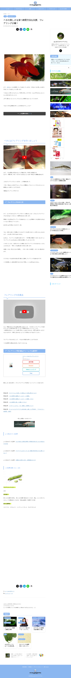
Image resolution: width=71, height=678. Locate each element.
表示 (30, 113)
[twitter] (17, 29)
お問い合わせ (46, 666)
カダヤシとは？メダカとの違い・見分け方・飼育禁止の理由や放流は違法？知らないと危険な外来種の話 (60, 204)
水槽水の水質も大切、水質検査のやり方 (26, 460)
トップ (7, 8)
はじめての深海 (63, 8)
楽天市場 (31, 362)
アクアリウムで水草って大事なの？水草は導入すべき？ (23, 393)
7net (31, 373)
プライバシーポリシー (37, 666)
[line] (27, 29)
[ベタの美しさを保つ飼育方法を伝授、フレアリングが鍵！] (24, 29)
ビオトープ (41, 8)
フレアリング (7, 593)
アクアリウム (19, 8)
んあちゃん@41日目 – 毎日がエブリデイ (12, 603)
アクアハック (52, 8)
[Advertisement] (24, 42)
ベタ (6, 591)
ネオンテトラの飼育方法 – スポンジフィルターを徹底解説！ (24, 646)
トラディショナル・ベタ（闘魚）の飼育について (21, 405)
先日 (8, 87)
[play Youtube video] (24, 157)
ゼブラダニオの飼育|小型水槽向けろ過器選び (38, 629)
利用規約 (30, 666)
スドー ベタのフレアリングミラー (30, 357)
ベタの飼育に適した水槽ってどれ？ (18, 402)
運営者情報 (24, 666)
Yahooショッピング (31, 369)
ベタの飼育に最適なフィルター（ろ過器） (19, 396)
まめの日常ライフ (10, 591)
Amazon (31, 365)
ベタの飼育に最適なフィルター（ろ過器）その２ (21, 399)
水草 (30, 8)
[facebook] (21, 29)
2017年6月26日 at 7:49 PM (8, 605)
